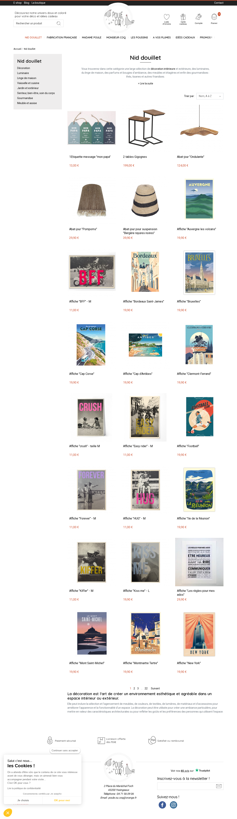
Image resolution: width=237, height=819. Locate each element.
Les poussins (139, 37)
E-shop (18, 2)
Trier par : (189, 96)
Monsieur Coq (116, 37)
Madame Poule (91, 37)
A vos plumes (162, 37)
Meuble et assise (27, 103)
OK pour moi (62, 800)
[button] (7, 812)
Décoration (23, 68)
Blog (26, 2)
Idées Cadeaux (185, 37)
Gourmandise (25, 98)
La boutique (38, 2)
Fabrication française (62, 37)
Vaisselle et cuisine (28, 83)
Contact (218, 2)
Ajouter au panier (78, 102)
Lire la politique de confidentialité (24, 788)
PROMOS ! (206, 37)
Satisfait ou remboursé (170, 740)
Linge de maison (26, 78)
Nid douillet (33, 37)
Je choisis (23, 800)
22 (146, 688)
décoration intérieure (163, 68)
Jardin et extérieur (28, 88)
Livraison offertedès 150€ (116, 740)
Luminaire (23, 73)
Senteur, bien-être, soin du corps (36, 93)
